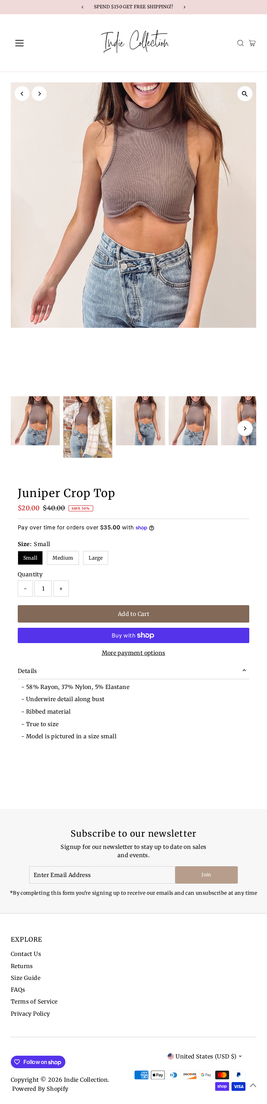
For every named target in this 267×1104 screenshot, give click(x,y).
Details (27, 670)
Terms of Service (34, 1001)
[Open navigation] (40, 43)
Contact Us (26, 953)
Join (206, 875)
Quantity (30, 574)
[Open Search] (240, 43)
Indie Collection (86, 1079)
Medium (62, 558)
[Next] (39, 94)
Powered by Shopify (40, 1088)
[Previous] (22, 94)
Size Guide (25, 977)
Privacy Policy (30, 1013)
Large (96, 558)
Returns (22, 966)
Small (30, 558)
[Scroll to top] (253, 1085)
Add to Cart (133, 613)
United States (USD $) (206, 1056)
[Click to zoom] (245, 94)
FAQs (18, 989)
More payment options (133, 652)
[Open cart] (252, 43)
